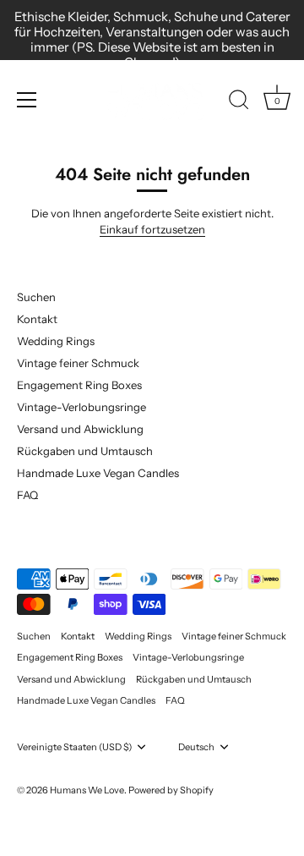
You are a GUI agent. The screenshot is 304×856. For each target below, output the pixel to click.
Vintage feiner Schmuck (78, 363)
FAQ (27, 495)
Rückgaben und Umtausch (85, 451)
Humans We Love (87, 790)
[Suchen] (239, 102)
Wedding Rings (56, 341)
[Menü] (27, 99)
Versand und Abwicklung (80, 429)
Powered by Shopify (171, 790)
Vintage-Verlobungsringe (81, 407)
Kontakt (37, 319)
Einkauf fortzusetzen (152, 229)
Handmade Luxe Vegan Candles (98, 473)
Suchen (36, 297)
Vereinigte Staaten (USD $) (74, 747)
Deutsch (196, 747)
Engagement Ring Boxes (79, 385)
